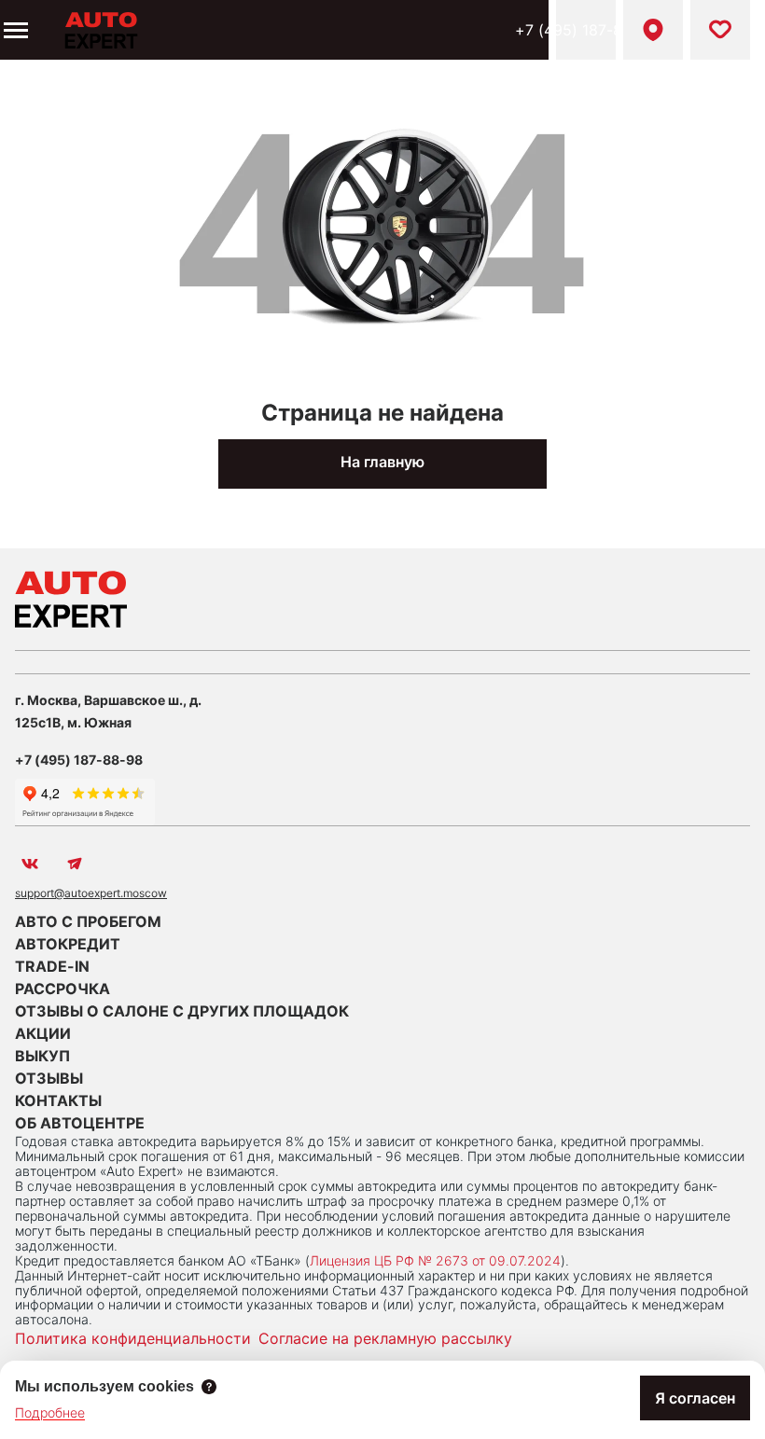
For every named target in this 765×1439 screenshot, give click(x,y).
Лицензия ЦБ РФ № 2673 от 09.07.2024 (435, 1260)
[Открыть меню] (14, 30)
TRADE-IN (52, 966)
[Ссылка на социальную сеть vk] (30, 864)
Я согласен (695, 1398)
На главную (382, 461)
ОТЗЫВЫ (49, 1078)
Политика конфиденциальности (133, 1338)
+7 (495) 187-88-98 (586, 30)
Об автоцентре (80, 1123)
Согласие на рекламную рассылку (385, 1338)
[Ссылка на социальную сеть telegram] (75, 864)
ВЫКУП (42, 1055)
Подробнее (50, 1412)
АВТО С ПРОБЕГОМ (88, 921)
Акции (43, 1033)
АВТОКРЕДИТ (67, 943)
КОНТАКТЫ (58, 1100)
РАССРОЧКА (62, 988)
